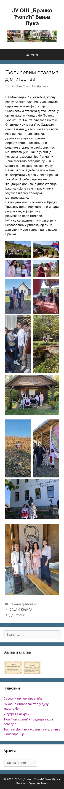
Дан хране (17, 615)
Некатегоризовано (23, 604)
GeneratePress (38, 783)
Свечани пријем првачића (23, 698)
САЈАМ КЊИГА (20, 609)
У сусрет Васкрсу (16, 714)
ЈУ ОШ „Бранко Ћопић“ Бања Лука (32, 16)
